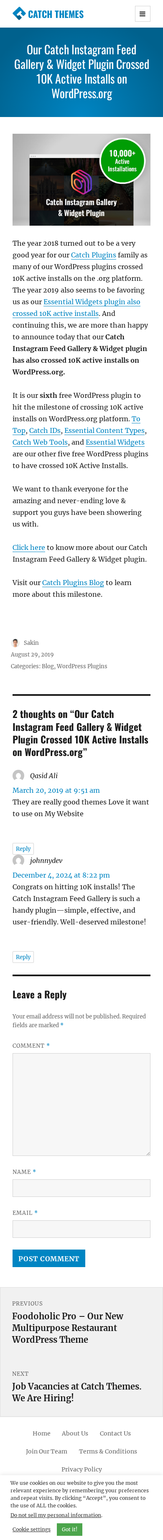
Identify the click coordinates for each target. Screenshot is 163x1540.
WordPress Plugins (82, 666)
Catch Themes (56, 13)
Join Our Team (46, 1451)
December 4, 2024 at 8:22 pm (61, 875)
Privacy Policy (81, 1469)
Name (24, 1172)
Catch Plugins (93, 255)
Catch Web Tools (40, 442)
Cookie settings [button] (32, 1529)
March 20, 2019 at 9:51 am (56, 790)
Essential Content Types (104, 430)
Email (25, 1213)
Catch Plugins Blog (73, 582)
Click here (29, 547)
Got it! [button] (69, 1529)
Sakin (31, 643)
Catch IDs (45, 430)
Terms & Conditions (108, 1451)
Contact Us (115, 1433)
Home (42, 1433)
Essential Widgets (115, 442)
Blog (48, 666)
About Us (75, 1433)
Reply (23, 849)
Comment (31, 1045)
